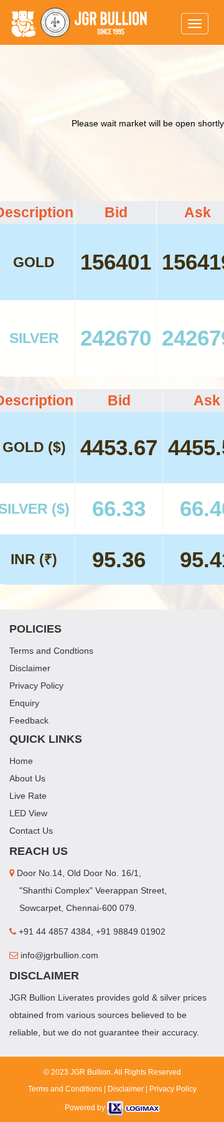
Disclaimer (29, 668)
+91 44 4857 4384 (53, 931)
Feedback (29, 720)
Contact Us (31, 831)
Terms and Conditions (65, 1089)
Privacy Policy (36, 686)
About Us (27, 778)
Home (21, 761)
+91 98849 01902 (131, 931)
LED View (28, 813)
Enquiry (24, 703)
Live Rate (28, 796)
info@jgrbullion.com (58, 955)
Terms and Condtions (51, 651)
